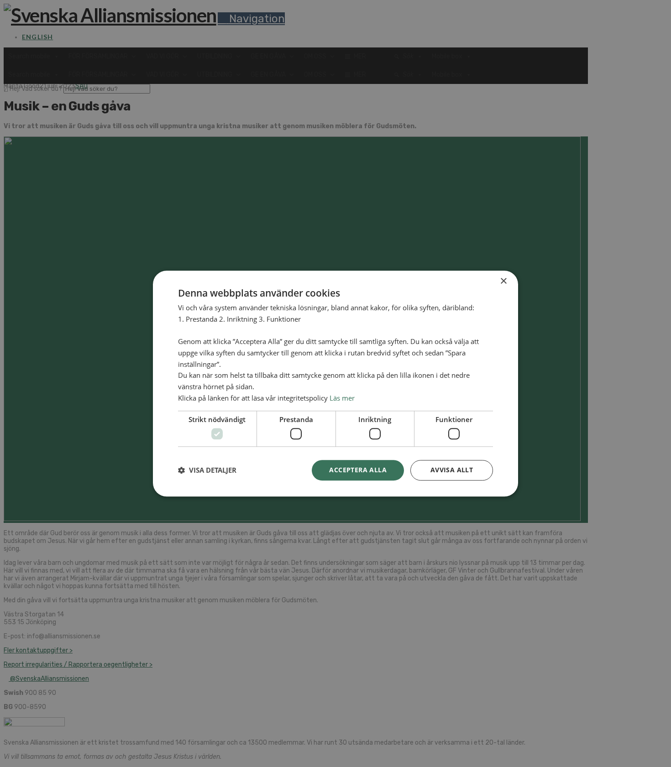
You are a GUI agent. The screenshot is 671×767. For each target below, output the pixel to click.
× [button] (503, 281)
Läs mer (342, 397)
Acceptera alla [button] (358, 469)
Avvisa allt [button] (451, 469)
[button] (207, 470)
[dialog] (335, 383)
